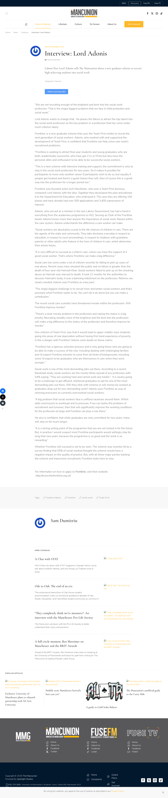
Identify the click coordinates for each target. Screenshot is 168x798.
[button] (6, 13)
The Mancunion (30, 775)
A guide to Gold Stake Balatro (101, 707)
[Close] (163, 792)
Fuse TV (157, 3)
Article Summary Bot (56, 92)
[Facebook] (3, 391)
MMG (124, 3)
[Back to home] (84, 13)
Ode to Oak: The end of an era (53, 586)
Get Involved (134, 24)
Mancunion (135, 3)
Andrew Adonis (53, 497)
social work (87, 497)
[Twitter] (3, 397)
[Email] (3, 403)
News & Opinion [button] (43, 24)
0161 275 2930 (14, 784)
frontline (71, 497)
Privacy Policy (117, 791)
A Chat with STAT (46, 559)
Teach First (104, 497)
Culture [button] (78, 24)
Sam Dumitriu (54, 60)
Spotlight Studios (25, 779)
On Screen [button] (95, 24)
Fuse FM (146, 3)
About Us (112, 24)
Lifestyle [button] (63, 24)
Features (57, 81)
